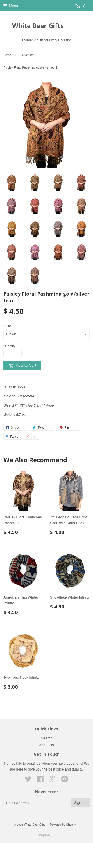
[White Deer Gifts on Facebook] (40, 780)
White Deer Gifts (37, 25)
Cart (86, 5)
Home (7, 55)
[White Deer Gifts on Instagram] (64, 780)
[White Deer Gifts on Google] (52, 780)
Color (7, 325)
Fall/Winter (27, 55)
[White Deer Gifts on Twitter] (28, 780)
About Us (46, 744)
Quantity (9, 346)
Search (46, 738)
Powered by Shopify (63, 824)
